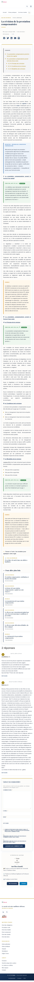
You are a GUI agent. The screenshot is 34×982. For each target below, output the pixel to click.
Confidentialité (11, 978)
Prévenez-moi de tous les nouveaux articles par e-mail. (14, 842)
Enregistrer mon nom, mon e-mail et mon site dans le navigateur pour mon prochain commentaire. (17, 830)
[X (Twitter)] (6, 912)
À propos (4, 960)
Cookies (19, 978)
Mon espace (5, 967)
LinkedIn (23, 883)
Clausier (4, 948)
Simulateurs (5, 951)
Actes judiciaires (6, 944)
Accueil (4, 12)
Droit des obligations (7, 925)
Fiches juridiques (12, 12)
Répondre (5, 676)
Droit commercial (6, 932)
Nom (5, 817)
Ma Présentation (13, 883)
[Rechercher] (27, 6)
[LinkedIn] (3, 912)
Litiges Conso (5, 953)
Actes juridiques (6, 946)
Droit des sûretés (6, 934)
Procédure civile (6, 927)
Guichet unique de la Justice (9, 963)
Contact (4, 970)
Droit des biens (5, 936)
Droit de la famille (22, 12)
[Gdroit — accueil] (6, 2)
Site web (6, 823)
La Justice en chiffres (7, 965)
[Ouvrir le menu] (30, 6)
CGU (24, 978)
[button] (4, 38)
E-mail (5, 810)
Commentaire (8, 790)
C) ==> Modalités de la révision (16, 69)
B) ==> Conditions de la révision (17, 66)
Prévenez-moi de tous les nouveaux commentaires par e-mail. (14, 837)
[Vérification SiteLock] (4, 917)
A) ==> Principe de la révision (16, 63)
